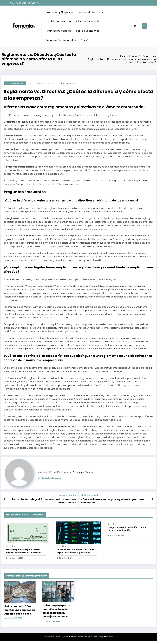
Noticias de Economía (91, 12)
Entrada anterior (67, 495)
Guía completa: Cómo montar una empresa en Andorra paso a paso (19, 610)
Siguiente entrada (90, 495)
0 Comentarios (69, 83)
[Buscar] (135, 26)
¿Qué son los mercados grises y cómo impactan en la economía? (114, 500)
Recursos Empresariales (61, 40)
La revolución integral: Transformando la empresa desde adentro (44, 500)
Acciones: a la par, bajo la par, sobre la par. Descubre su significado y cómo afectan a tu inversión (75, 551)
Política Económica (88, 30)
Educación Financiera (89, 21)
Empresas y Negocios (59, 12)
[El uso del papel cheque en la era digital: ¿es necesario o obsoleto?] (27, 533)
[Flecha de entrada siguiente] (152, 499)
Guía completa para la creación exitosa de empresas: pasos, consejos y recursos (57, 611)
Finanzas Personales (58, 30)
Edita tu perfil (80, 472)
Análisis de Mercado (58, 21)
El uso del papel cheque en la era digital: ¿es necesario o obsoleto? (23, 551)
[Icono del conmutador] (144, 26)
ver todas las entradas (49, 478)
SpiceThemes (107, 637)
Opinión (85, 40)
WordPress (73, 637)
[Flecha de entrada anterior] (4, 499)
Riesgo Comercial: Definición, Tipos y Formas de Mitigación (126, 529)
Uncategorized (11, 584)
